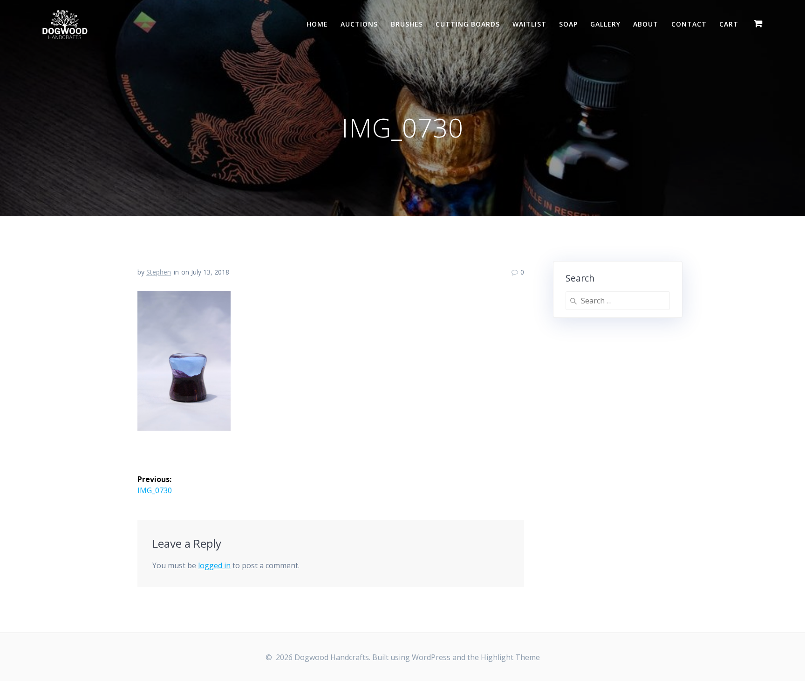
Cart (728, 24)
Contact (689, 24)
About (645, 24)
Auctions (359, 24)
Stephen (158, 272)
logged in (214, 565)
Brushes (407, 24)
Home (317, 24)
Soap (568, 24)
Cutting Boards (468, 24)
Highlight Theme (510, 657)
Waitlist (529, 24)
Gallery (605, 24)
